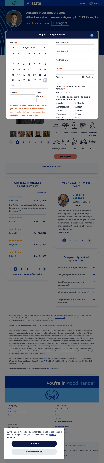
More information (34, 452)
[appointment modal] (52, 74)
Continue (34, 444)
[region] (34, 443)
